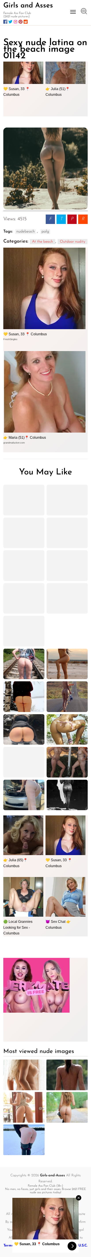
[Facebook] (5, 22)
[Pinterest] (21, 22)
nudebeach (25, 232)
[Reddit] (26, 22)
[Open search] (84, 11)
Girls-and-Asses (52, 1175)
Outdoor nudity (72, 241)
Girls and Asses (28, 5)
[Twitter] (10, 22)
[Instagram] (15, 22)
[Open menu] (73, 12)
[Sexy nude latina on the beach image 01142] (45, 168)
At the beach (42, 241)
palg (45, 232)
